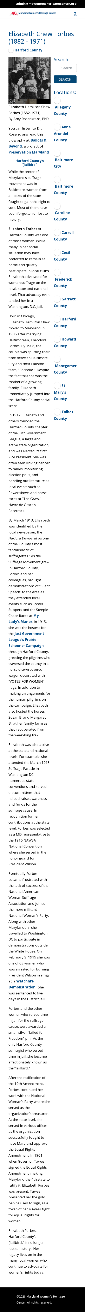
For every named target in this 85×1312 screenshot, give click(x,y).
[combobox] (65, 68)
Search (65, 79)
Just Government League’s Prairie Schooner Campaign (26, 639)
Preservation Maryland (28, 152)
